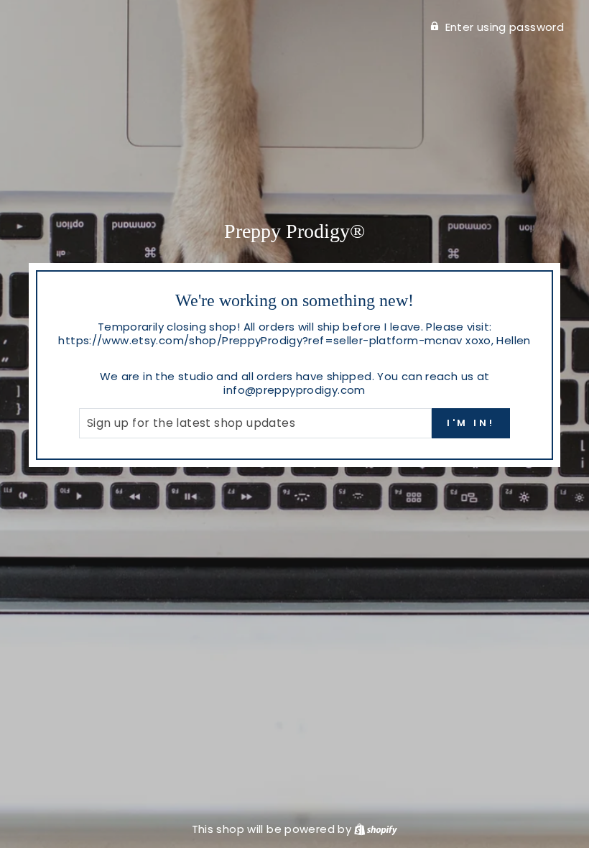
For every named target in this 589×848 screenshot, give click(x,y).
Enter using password (505, 26)
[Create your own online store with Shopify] (375, 829)
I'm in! (471, 423)
